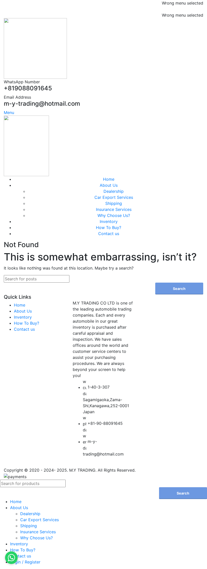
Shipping (113, 203)
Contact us (24, 329)
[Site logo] (35, 48)
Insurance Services (114, 209)
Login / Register (25, 561)
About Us (23, 311)
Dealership (114, 191)
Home (19, 305)
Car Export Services (113, 197)
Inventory (23, 317)
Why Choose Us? (113, 215)
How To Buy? (26, 323)
